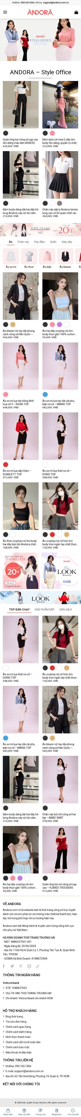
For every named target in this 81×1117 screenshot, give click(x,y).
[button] (5, 12)
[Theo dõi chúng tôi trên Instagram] (29, 966)
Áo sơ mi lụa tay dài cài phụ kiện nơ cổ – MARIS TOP (58, 402)
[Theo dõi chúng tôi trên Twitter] (12, 966)
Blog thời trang (14, 1016)
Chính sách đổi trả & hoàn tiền (23, 1042)
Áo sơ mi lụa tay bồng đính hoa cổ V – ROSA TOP (18, 402)
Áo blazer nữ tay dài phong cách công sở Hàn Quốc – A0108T (19, 332)
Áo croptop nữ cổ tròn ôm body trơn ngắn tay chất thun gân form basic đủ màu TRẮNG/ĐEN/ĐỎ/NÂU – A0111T (59, 542)
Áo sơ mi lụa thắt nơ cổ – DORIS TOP (57, 472)
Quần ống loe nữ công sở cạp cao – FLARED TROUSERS (59, 886)
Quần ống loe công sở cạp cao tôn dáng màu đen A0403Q (20, 141)
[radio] (5, 133)
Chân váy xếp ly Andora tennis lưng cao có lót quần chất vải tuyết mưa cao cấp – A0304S (60, 211)
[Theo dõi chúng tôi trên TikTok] (37, 966)
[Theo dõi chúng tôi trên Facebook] (4, 966)
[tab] (10, 242)
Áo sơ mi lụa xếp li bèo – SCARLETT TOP (17, 472)
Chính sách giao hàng (18, 1026)
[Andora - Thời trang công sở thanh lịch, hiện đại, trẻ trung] (40, 12)
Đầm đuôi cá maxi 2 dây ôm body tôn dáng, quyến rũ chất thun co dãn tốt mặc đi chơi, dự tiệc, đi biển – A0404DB (59, 141)
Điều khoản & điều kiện (19, 1052)
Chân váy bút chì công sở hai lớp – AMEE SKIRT (59, 816)
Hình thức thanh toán (18, 1036)
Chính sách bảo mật (17, 1047)
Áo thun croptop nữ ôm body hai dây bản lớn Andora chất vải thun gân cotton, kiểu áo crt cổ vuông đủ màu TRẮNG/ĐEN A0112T (20, 542)
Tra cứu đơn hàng (16, 1021)
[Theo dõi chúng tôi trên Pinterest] (20, 966)
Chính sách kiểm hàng (18, 1031)
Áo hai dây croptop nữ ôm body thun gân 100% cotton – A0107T (59, 332)
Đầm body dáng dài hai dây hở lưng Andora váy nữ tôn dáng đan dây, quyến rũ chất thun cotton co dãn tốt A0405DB (20, 211)
